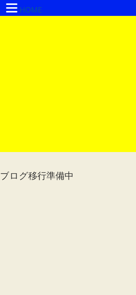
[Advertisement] (68, 84)
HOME (31, 10)
